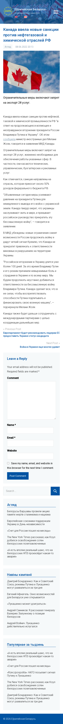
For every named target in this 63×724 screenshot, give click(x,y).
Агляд (8, 46)
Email (11, 437)
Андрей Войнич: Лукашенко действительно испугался (23, 625)
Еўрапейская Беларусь (30, 9)
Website (12, 450)
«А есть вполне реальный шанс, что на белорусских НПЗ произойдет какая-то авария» (30, 553)
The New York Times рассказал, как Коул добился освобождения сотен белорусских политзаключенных (31, 540)
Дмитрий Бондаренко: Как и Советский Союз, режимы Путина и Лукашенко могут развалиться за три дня (30, 584)
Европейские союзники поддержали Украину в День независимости (28, 522)
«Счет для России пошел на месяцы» (29, 530)
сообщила (9, 139)
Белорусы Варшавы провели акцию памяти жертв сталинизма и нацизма (28, 513)
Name (11, 424)
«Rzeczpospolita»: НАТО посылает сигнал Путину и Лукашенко (31, 674)
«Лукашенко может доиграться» (26, 603)
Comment (13, 378)
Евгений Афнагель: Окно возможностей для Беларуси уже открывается (30, 596)
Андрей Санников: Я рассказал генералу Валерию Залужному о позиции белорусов (31, 613)
